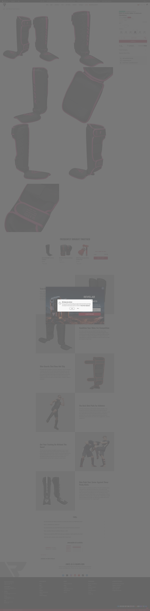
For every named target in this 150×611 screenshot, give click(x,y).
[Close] (91, 300)
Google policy (87, 305)
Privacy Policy (83, 305)
